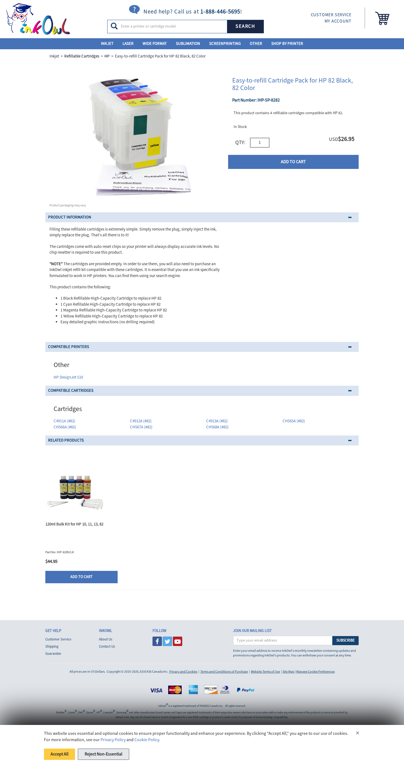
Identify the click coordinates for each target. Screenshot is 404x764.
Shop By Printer (287, 43)
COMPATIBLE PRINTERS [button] (68, 347)
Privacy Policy (113, 740)
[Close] (357, 733)
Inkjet (107, 43)
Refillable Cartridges (81, 56)
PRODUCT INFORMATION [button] (69, 217)
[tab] (202, 217)
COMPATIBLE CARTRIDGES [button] (70, 390)
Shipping (52, 646)
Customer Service (58, 639)
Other (256, 43)
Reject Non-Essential (103, 754)
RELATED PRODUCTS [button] (66, 440)
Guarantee (53, 653)
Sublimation (188, 43)
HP (107, 56)
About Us (105, 639)
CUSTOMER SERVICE (331, 15)
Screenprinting (225, 43)
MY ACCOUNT (338, 21)
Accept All (59, 754)
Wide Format (155, 43)
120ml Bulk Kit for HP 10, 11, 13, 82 (74, 524)
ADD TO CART (293, 162)
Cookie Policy (146, 740)
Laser (128, 43)
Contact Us (107, 646)
